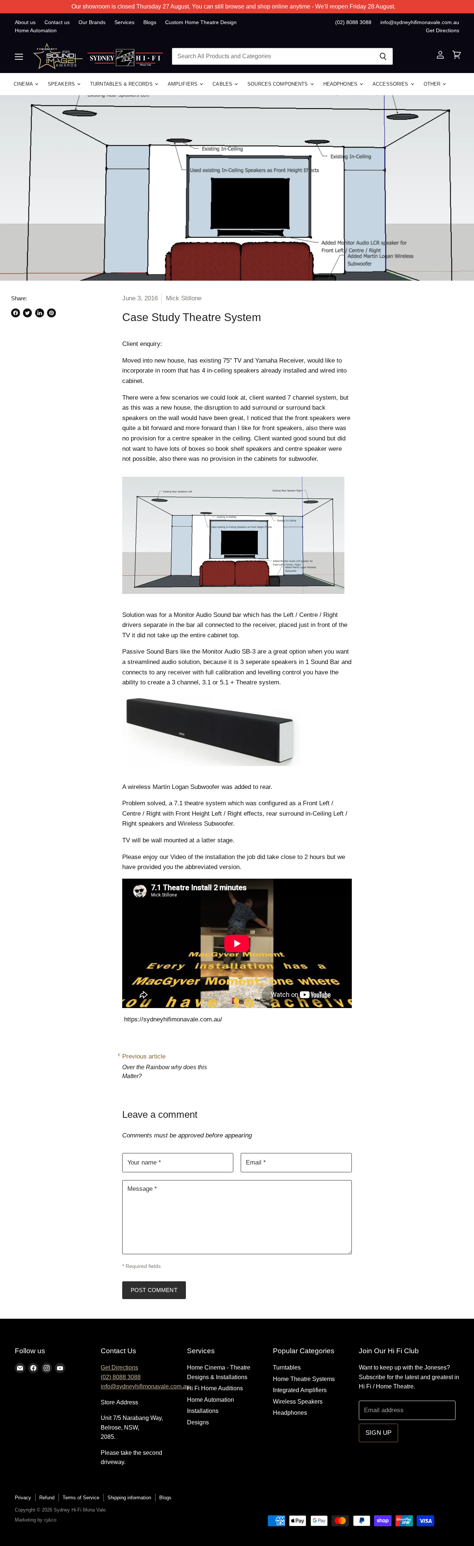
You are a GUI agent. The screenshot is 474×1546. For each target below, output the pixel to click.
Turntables (287, 1367)
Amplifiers (183, 84)
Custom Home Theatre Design (201, 22)
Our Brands (92, 22)
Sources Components (278, 84)
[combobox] (272, 56)
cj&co (50, 1520)
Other (433, 84)
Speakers (62, 84)
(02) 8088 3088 (353, 22)
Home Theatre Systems (304, 1379)
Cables (223, 84)
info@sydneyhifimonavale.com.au (419, 22)
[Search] (383, 56)
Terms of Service (81, 1497)
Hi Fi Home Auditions (215, 1388)
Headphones (341, 84)
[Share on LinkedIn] (39, 312)
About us (25, 22)
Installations (202, 1411)
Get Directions (442, 30)
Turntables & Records (122, 84)
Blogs (149, 22)
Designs (198, 1422)
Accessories (391, 84)
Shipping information (129, 1497)
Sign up (378, 1432)
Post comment (154, 1290)
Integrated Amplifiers (300, 1390)
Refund (46, 1497)
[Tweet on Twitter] (27, 312)
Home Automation (36, 30)
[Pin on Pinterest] (51, 312)
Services (124, 22)
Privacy (23, 1497)
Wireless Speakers (298, 1401)
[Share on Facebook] (15, 312)
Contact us (57, 22)
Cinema (24, 84)
